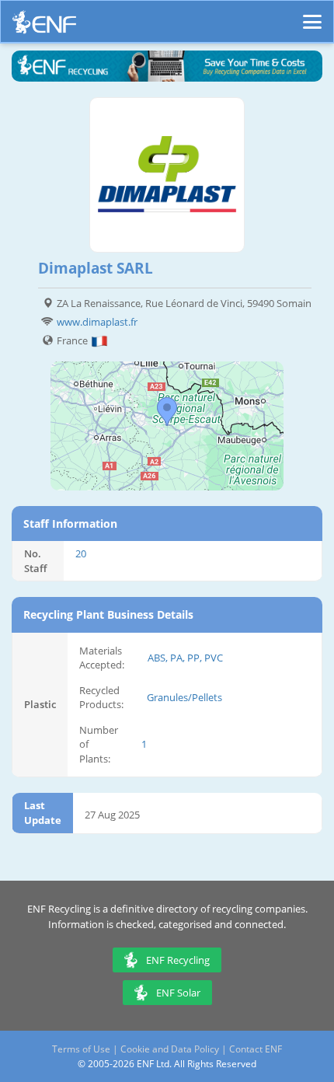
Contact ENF (255, 1049)
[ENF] (44, 26)
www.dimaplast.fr (97, 322)
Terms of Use (81, 1049)
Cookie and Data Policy (169, 1049)
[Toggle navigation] (312, 15)
